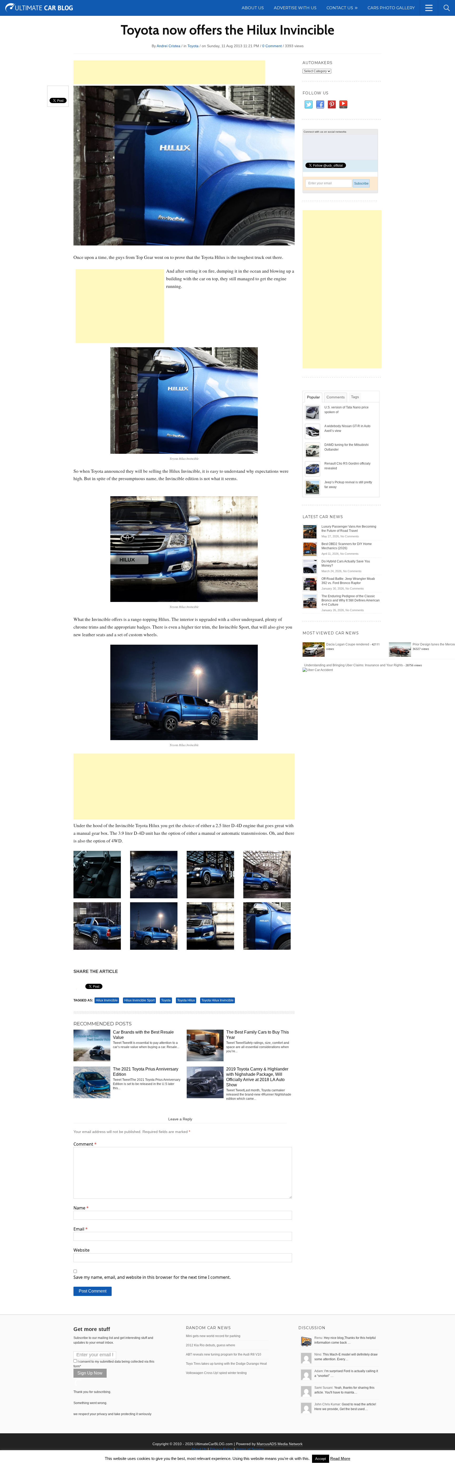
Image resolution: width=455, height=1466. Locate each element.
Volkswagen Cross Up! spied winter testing (216, 1373)
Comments (336, 397)
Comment (85, 1144)
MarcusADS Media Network (280, 1444)
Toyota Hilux (186, 1000)
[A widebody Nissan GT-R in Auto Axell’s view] (313, 431)
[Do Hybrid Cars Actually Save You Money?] (310, 566)
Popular (313, 397)
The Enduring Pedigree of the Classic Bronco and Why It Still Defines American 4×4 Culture (351, 600)
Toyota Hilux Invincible (217, 1000)
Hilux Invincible (107, 1000)
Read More (340, 1458)
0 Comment (272, 46)
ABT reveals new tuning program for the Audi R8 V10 (223, 1354)
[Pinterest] (331, 104)
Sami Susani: (323, 1388)
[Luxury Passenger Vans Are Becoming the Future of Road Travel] (310, 531)
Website (81, 1250)
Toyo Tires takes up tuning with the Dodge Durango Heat (226, 1364)
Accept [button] (320, 1459)
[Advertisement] (169, 72)
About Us (199, 1449)
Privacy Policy (221, 1449)
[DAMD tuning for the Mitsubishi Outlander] (313, 450)
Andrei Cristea (168, 46)
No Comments (349, 536)
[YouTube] (343, 104)
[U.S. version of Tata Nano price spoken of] (313, 412)
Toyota (193, 46)
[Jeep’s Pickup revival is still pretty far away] (313, 487)
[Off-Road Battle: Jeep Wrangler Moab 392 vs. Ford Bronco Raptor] (310, 584)
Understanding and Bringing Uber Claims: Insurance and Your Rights (353, 665)
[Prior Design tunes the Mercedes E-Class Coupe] (400, 649)
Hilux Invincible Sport (139, 1000)
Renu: (318, 1338)
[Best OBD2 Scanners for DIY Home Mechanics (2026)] (310, 549)
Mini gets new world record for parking (213, 1336)
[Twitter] (308, 104)
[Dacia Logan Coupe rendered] (314, 649)
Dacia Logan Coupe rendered (347, 644)
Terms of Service (250, 1449)
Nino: (318, 1354)
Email (80, 1229)
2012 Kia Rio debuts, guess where (210, 1345)
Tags (355, 397)
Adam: (319, 1371)
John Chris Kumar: (327, 1404)
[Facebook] (320, 104)
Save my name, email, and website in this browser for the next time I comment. (152, 1277)
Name (81, 1208)
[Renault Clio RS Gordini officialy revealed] (313, 468)
